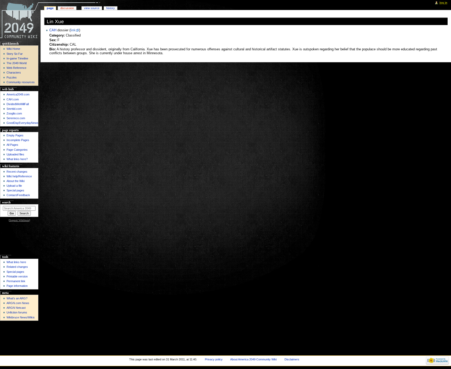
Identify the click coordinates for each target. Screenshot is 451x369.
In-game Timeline (17, 58)
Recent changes (17, 171)
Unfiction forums (17, 312)
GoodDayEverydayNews (22, 122)
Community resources (21, 82)
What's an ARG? (17, 298)
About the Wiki (16, 181)
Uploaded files (15, 154)
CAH (52, 30)
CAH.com (13, 99)
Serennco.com (16, 118)
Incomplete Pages (18, 140)
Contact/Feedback (18, 195)
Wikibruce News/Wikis (21, 317)
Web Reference (16, 67)
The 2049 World (17, 63)
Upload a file (14, 185)
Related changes (17, 266)
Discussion (67, 8)
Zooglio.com (14, 113)
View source (91, 8)
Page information (17, 285)
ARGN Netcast (16, 307)
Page (50, 8)
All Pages (12, 144)
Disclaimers (291, 359)
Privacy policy (214, 359)
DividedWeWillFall (18, 104)
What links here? (17, 159)
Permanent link (16, 281)
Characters (14, 72)
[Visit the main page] (20, 20)
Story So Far (15, 53)
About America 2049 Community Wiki (253, 359)
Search (6, 202)
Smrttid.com (14, 108)
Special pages (15, 190)
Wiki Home (13, 48)
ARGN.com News (18, 303)
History (110, 8)
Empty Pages (15, 135)
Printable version (17, 276)
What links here (16, 262)
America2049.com (18, 94)
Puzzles (12, 77)
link (73, 30)
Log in (443, 2)
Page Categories (17, 149)
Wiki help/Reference (19, 176)
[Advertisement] (19, 238)
